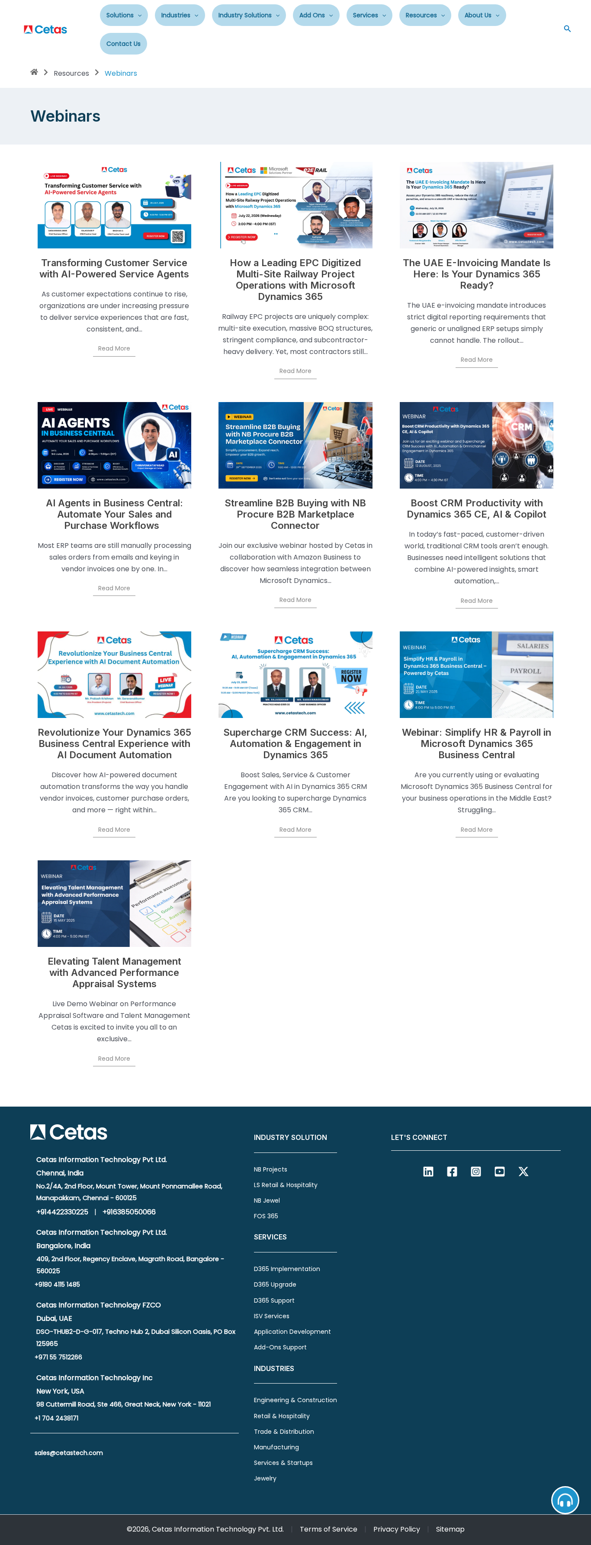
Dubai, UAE (54, 1318)
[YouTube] (499, 1171)
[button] (137, 15)
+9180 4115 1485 (57, 1284)
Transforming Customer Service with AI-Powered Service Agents (114, 268)
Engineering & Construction (295, 1400)
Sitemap (450, 1529)
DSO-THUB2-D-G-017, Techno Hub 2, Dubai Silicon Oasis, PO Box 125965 (135, 1337)
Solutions (120, 15)
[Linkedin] (428, 1171)
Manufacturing (276, 1447)
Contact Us (123, 43)
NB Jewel (267, 1200)
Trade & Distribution (284, 1431)
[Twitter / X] (523, 1171)
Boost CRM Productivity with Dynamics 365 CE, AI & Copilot (476, 508)
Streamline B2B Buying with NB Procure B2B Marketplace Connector (295, 514)
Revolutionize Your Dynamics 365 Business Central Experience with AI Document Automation (114, 743)
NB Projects (270, 1169)
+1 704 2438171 (56, 1418)
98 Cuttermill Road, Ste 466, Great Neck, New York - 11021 (123, 1404)
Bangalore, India (63, 1246)
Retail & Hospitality (282, 1416)
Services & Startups (283, 1462)
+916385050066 (129, 1212)
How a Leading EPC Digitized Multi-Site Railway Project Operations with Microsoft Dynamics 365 (295, 279)
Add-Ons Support (280, 1347)
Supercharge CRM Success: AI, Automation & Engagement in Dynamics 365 (295, 743)
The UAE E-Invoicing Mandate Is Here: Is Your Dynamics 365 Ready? (477, 274)
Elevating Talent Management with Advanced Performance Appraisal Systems (114, 972)
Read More (114, 348)
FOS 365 (266, 1216)
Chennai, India (60, 1173)
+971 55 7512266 (58, 1357)
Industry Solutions (245, 15)
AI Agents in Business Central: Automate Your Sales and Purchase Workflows (114, 514)
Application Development (292, 1331)
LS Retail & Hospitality (286, 1185)
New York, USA (60, 1391)
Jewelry (265, 1478)
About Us (478, 15)
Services (365, 15)
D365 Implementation (287, 1269)
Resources (421, 15)
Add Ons (312, 15)
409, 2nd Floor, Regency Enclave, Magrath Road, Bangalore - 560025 (130, 1265)
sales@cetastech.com (69, 1452)
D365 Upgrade (275, 1284)
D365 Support (274, 1300)
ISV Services (271, 1316)
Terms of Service (328, 1529)
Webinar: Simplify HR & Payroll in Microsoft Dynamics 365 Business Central (476, 743)
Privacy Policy (396, 1529)
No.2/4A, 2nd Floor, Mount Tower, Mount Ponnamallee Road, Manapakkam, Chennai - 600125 (129, 1192)
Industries (175, 15)
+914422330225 (62, 1212)
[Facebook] (452, 1171)
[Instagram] (476, 1171)
